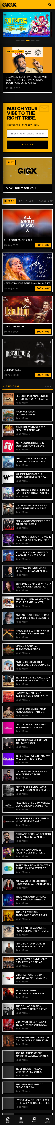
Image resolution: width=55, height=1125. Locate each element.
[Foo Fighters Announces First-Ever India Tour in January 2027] (26, 24)
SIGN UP (27, 144)
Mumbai (9, 201)
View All (49, 386)
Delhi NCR (26, 201)
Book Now (43, 245)
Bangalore (46, 201)
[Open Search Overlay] (50, 5)
